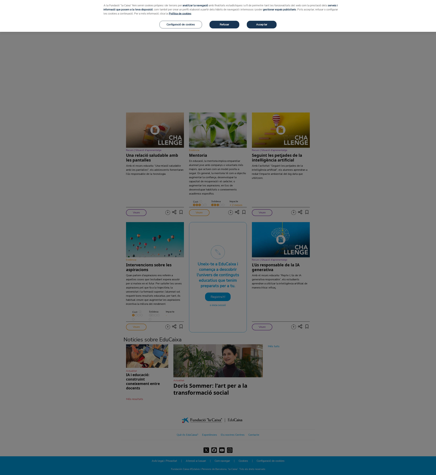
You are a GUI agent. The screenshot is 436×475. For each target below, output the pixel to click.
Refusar (224, 24)
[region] (218, 16)
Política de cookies (180, 13)
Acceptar (261, 24)
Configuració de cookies (181, 24)
